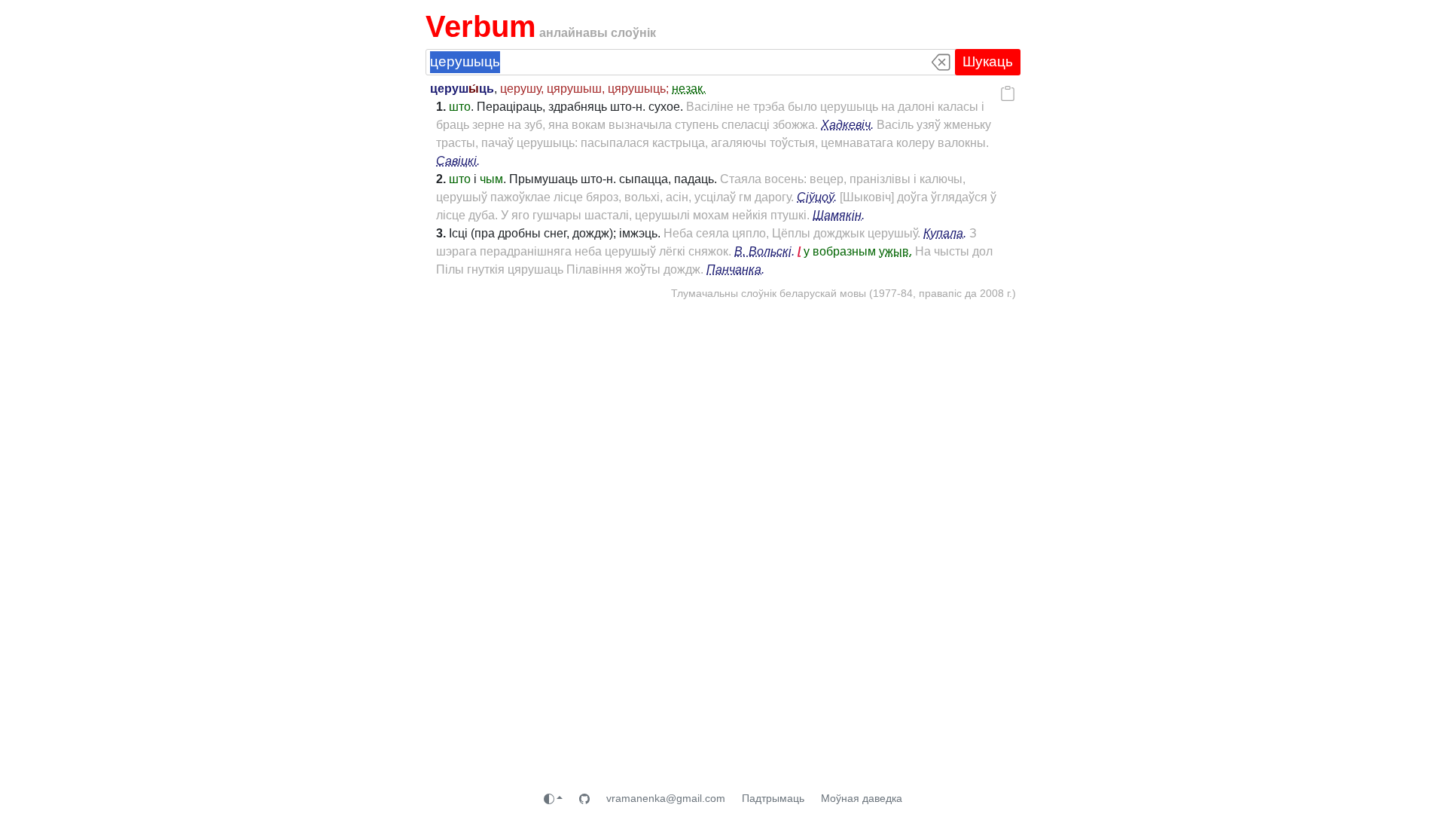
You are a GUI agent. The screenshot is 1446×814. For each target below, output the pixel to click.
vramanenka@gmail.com (665, 798)
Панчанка (733, 269)
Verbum (481, 26)
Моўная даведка (861, 798)
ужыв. (895, 251)
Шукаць (987, 61)
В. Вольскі (763, 251)
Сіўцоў (815, 197)
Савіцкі (456, 161)
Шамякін (837, 215)
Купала (943, 233)
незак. (689, 88)
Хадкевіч (846, 124)
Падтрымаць (773, 798)
